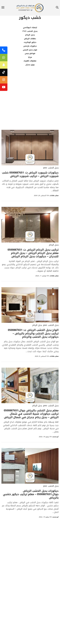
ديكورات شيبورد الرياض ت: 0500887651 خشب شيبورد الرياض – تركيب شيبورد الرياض (30, 174)
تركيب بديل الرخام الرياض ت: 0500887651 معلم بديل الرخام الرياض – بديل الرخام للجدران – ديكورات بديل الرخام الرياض (33, 253)
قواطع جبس (30, 53)
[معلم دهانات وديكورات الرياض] (30, 8)
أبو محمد (55, 436)
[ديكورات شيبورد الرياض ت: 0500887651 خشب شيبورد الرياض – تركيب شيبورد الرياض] (30, 147)
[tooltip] (3, 50)
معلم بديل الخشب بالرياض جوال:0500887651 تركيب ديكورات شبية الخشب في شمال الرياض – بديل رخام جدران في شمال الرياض (31, 414)
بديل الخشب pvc (30, 31)
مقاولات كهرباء (30, 60)
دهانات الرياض (30, 38)
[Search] (57, 8)
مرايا (30, 57)
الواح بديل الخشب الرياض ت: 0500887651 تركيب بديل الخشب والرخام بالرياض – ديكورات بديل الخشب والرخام (33, 333)
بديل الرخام (30, 34)
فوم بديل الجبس (30, 49)
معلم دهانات (54, 195)
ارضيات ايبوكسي (30, 27)
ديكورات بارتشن (30, 46)
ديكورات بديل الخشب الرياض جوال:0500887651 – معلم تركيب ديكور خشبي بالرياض (31, 494)
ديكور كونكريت (30, 42)
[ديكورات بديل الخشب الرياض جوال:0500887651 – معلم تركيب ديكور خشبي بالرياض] (30, 466)
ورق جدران (30, 64)
